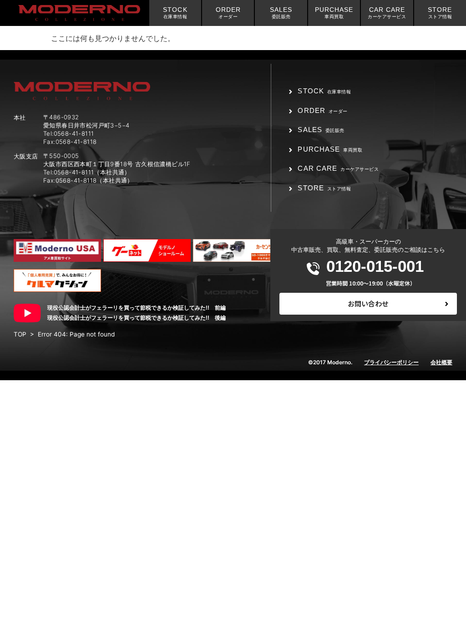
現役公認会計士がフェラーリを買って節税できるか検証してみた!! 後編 (136, 317)
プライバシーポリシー (391, 362)
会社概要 (441, 362)
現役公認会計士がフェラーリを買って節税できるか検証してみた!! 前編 (136, 307)
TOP (20, 334)
